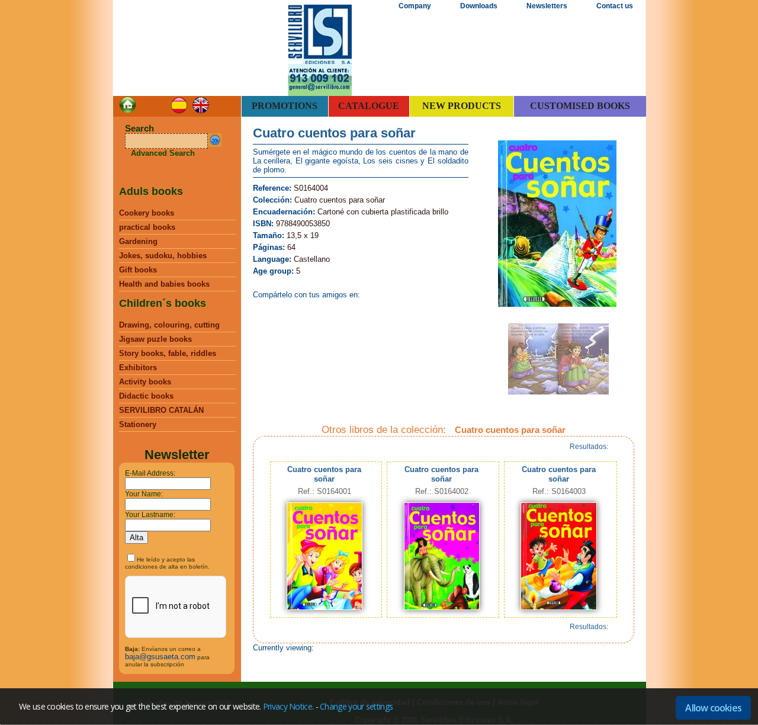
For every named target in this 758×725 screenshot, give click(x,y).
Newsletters (546, 6)
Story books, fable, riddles (167, 353)
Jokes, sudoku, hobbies (163, 255)
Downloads (478, 6)
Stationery (137, 424)
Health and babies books (164, 284)
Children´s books (162, 303)
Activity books (145, 381)
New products (461, 106)
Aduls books (151, 191)
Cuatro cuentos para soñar (324, 474)
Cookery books (146, 212)
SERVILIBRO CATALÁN (161, 410)
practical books (147, 227)
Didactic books (146, 396)
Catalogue (368, 106)
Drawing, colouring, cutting (169, 324)
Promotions (284, 106)
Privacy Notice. (288, 706)
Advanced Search (163, 153)
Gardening (138, 241)
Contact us (614, 6)
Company (415, 6)
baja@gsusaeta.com (160, 656)
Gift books (138, 269)
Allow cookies (713, 707)
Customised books (580, 106)
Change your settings (356, 706)
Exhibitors (138, 367)
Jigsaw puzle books (155, 339)
